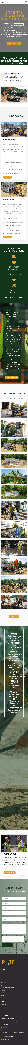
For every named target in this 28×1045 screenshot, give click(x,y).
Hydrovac (3, 990)
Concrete (3, 1009)
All (5, 398)
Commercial (12, 398)
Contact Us (3, 982)
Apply (2, 985)
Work (2, 980)
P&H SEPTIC (4, 1016)
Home (2, 972)
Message (4, 922)
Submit (7, 945)
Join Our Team (4, 992)
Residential (20, 398)
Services (3, 977)
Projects (2, 995)
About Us (3, 975)
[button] (26, 2)
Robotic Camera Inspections (7, 987)
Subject (3, 916)
